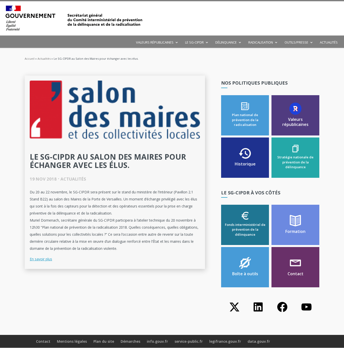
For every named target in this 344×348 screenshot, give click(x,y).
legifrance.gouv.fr (225, 341)
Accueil (30, 58)
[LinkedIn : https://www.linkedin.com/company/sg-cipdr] (258, 311)
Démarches (130, 341)
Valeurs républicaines (155, 43)
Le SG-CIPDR (194, 43)
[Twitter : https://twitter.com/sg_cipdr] (234, 311)
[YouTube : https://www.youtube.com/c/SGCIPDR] (306, 311)
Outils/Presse (296, 43)
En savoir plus (41, 259)
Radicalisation (260, 43)
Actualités (329, 43)
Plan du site (103, 341)
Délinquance (226, 43)
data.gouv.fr (259, 341)
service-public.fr (189, 341)
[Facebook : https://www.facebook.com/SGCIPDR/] (282, 311)
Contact (43, 341)
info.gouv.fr (157, 341)
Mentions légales (72, 341)
